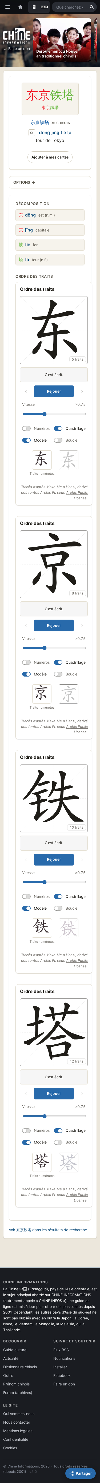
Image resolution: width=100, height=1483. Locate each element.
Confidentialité (15, 1439)
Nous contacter (16, 1422)
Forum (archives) (17, 1392)
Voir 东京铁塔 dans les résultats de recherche (48, 1229)
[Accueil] (20, 7)
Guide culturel (15, 1349)
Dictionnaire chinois (20, 1367)
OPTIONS (24, 182)
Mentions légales (17, 1430)
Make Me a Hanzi (60, 487)
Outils (8, 1375)
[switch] (36, 428)
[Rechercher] (92, 7)
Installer (60, 1367)
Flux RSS (61, 1349)
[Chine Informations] (16, 36)
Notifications (64, 1358)
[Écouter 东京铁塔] (32, 132)
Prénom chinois (16, 1384)
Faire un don (19, 48)
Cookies (10, 1448)
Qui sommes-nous (18, 1413)
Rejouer (54, 391)
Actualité (10, 1358)
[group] (54, 371)
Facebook (62, 1375)
